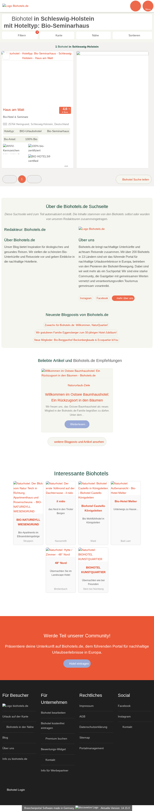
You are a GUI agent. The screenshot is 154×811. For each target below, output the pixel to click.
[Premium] (146, 477)
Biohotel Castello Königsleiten (93, 508)
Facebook (102, 298)
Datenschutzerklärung (93, 726)
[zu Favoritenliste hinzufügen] (6, 56)
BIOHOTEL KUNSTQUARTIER (93, 570)
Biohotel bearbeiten (53, 712)
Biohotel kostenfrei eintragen (52, 725)
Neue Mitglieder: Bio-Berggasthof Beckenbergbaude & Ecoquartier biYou (76, 339)
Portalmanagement (91, 748)
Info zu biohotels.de (14, 758)
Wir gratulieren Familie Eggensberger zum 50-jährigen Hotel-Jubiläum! (76, 332)
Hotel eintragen (78, 663)
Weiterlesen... (78, 424)
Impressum (86, 705)
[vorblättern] (64, 78)
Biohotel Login (15, 789)
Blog (5, 737)
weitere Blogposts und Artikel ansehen (78, 441)
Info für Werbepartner (54, 770)
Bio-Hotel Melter (126, 501)
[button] (9, 179)
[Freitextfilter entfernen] (136, 6)
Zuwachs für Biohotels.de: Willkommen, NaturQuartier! (76, 325)
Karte (58, 35)
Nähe (95, 35)
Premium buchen (56, 738)
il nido (61, 501)
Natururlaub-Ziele (79, 385)
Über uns (8, 748)
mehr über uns (124, 298)
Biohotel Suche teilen (135, 179)
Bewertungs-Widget (53, 749)
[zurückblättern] (11, 78)
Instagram (86, 298)
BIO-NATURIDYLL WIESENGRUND (28, 522)
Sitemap (84, 737)
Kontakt (50, 759)
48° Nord (61, 562)
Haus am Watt (13, 110)
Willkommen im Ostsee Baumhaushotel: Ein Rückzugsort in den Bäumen (77, 397)
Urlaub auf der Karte (15, 716)
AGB (82, 716)
